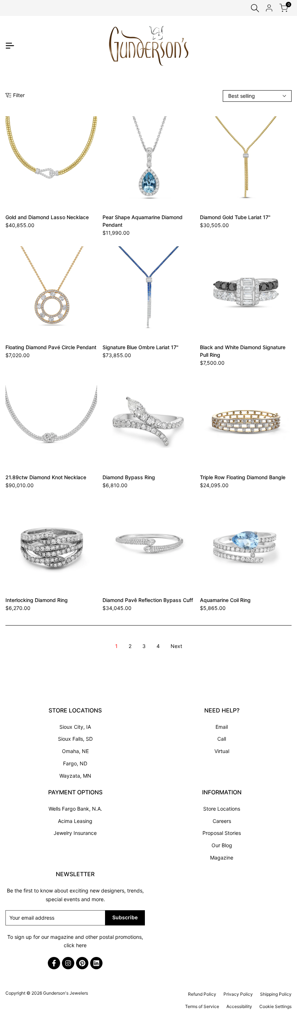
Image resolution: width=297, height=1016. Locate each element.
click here (75, 945)
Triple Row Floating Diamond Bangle (242, 477)
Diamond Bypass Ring (129, 477)
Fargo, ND (75, 763)
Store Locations (221, 809)
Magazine (221, 857)
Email (222, 727)
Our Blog (222, 845)
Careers (222, 821)
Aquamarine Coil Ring (225, 600)
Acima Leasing (75, 821)
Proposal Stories (221, 833)
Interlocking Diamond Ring (36, 600)
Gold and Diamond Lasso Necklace (47, 217)
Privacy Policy (238, 994)
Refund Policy (202, 994)
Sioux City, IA (75, 727)
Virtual (221, 751)
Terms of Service (202, 1006)
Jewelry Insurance (75, 833)
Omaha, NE (75, 751)
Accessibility (239, 1006)
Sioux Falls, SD (75, 739)
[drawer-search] (255, 8)
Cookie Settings (275, 1006)
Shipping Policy (276, 994)
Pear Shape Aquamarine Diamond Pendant (143, 221)
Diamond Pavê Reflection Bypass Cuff (148, 600)
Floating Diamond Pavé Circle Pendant (50, 347)
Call (221, 739)
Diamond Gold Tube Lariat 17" (235, 217)
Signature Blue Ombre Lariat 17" (141, 347)
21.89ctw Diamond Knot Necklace (45, 477)
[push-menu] (9, 45)
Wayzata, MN (75, 776)
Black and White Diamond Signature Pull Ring (242, 351)
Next (176, 646)
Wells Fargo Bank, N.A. (75, 809)
